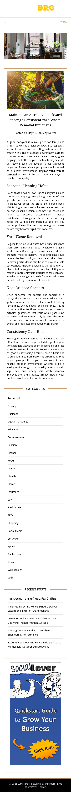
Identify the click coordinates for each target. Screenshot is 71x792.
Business (13, 413)
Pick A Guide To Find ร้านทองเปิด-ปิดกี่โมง (32, 598)
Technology (15, 554)
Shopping (13, 523)
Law (10, 499)
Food (11, 460)
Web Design (15, 569)
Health (12, 476)
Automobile (14, 398)
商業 (10, 577)
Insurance (13, 491)
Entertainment (16, 437)
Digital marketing (18, 421)
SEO (10, 515)
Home (11, 484)
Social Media (15, 531)
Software (13, 538)
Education (13, 429)
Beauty (12, 406)
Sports (12, 546)
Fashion (12, 445)
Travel (11, 562)
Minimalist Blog (53, 783)
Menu (63, 22)
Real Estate (15, 507)
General (12, 468)
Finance (12, 452)
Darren (52, 132)
